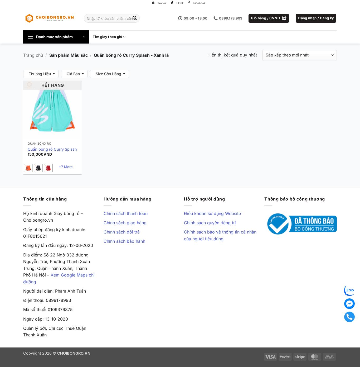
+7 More (66, 167)
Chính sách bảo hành (124, 241)
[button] (269, 18)
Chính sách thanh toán (126, 213)
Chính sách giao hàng (125, 222)
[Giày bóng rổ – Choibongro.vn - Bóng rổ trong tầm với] (49, 18)
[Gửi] (134, 18)
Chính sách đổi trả (122, 232)
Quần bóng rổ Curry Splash (52, 149)
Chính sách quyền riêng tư (210, 222)
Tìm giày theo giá (107, 37)
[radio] (28, 168)
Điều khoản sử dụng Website (212, 213)
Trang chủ (33, 55)
